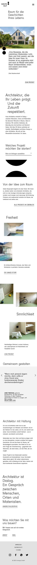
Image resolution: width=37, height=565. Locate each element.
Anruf (5, 535)
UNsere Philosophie (10, 506)
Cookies (18, 550)
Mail (14, 535)
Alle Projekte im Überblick (24, 205)
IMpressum (18, 544)
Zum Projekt (9, 354)
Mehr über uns (10, 400)
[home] (4, 4)
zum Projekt (29, 82)
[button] (33, 4)
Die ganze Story (10, 272)
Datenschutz (18, 547)
